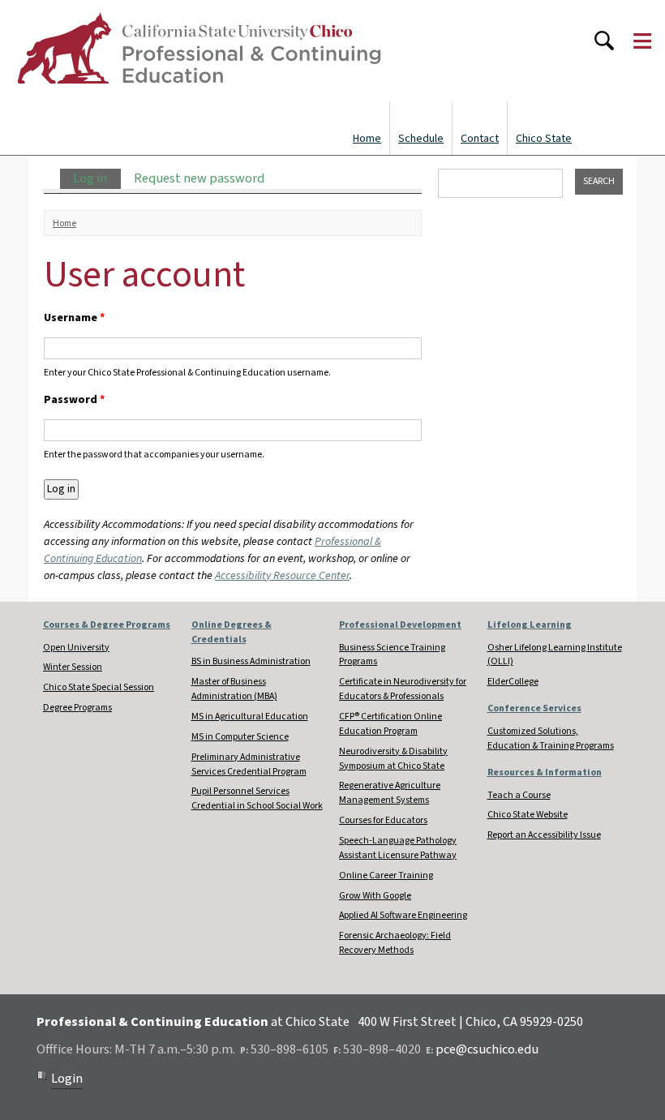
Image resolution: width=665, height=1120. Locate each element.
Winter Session (72, 667)
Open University (76, 647)
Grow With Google (375, 896)
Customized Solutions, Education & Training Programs (550, 738)
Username (74, 318)
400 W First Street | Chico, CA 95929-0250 (470, 1022)
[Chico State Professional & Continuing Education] (198, 50)
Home (367, 139)
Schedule (421, 139)
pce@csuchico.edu (486, 1049)
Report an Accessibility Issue (544, 835)
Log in (96, 178)
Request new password (199, 178)
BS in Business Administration (251, 661)
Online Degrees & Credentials (231, 632)
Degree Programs (77, 707)
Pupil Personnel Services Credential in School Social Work (257, 798)
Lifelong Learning (529, 625)
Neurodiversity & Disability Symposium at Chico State (393, 759)
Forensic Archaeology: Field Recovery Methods (395, 943)
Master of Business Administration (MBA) (234, 689)
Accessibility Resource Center (282, 576)
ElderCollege (512, 682)
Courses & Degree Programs (106, 625)
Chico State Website (527, 815)
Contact (480, 139)
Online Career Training (386, 875)
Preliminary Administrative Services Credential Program (249, 764)
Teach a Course (519, 795)
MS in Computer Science (240, 737)
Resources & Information (544, 772)
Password (74, 400)
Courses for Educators (383, 820)
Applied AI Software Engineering (403, 915)
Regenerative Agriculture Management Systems (389, 793)
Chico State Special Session (98, 687)
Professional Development (400, 625)
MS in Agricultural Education (249, 716)
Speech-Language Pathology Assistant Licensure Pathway (398, 848)
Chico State (544, 139)
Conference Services (534, 708)
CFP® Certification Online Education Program (390, 724)
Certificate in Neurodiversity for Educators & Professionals (402, 689)
